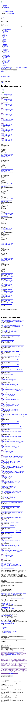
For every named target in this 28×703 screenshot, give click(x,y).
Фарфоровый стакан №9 (6, 135)
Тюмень (2, 655)
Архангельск (6, 55)
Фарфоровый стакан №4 (6, 110)
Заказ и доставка (7, 8)
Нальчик (12, 665)
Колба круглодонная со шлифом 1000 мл (10, 462)
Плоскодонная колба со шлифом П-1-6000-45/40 (12, 346)
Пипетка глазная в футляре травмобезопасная (11, 502)
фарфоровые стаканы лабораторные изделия (11, 565)
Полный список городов (6, 649)
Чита (21, 671)
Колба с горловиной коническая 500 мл (10, 542)
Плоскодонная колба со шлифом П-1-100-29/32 (11, 457)
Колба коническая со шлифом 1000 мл (9, 405)
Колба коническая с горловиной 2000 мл (10, 366)
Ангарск (2, 659)
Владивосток (4, 650)
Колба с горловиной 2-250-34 (7, 395)
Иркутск (25, 650)
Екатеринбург (20, 650)
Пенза (25, 666)
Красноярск (12, 652)
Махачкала (14, 664)
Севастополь (8, 669)
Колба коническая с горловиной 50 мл (9, 400)
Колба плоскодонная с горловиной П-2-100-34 (11, 390)
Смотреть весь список (6, 560)
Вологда (5, 57)
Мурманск (5, 62)
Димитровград (8, 661)
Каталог (5, 6)
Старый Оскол (6, 51)
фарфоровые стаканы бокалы (7, 568)
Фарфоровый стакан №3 (6, 105)
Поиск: (2, 24)
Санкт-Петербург (10, 13)
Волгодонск (24, 660)
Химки (12, 671)
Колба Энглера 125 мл (6, 477)
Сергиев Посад (14, 669)
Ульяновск (3, 671)
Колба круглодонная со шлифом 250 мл (10, 336)
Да (1, 17)
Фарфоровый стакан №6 (6, 120)
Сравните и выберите (6, 621)
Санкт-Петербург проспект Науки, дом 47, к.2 (7, 604)
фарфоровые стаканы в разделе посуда (9, 564)
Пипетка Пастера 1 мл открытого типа (9, 522)
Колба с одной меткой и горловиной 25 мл (10, 356)
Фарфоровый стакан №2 (6, 100)
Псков (4, 65)
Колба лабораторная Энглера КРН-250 (9, 410)
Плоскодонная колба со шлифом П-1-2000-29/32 (12, 371)
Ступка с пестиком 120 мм (7, 341)
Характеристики (4, 141)
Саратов (18, 654)
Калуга (5, 44)
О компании (6, 7)
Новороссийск (11, 666)
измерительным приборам (18, 598)
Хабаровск (8, 671)
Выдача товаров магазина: (7, 615)
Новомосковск (4, 666)
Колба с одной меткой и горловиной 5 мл (10, 331)
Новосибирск (8, 653)
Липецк (5, 35)
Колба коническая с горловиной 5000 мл (10, 507)
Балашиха (11, 659)
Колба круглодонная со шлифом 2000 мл (10, 423)
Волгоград (9, 650)
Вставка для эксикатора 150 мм (8, 380)
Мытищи (20, 664)
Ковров (5, 54)
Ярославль (5, 31)
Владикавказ (13, 660)
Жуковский (14, 661)
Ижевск (19, 661)
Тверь (4, 39)
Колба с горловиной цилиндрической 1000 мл (11, 326)
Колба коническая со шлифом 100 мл (9, 546)
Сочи (6, 670)
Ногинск (17, 666)
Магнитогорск (8, 664)
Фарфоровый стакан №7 (6, 125)
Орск (23, 666)
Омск (13, 653)
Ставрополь (11, 670)
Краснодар (6, 652)
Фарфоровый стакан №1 (6, 95)
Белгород (5, 45)
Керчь (10, 663)
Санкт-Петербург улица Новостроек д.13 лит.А (7, 607)
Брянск (5, 40)
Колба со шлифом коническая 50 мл (9, 385)
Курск (4, 37)
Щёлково (24, 671)
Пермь (20, 653)
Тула (4, 36)
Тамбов (5, 50)
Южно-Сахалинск (5, 673)
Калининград (24, 661)
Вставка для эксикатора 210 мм (8, 487)
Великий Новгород (7, 63)
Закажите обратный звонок (6, 676)
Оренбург (17, 653)
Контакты (5, 10)
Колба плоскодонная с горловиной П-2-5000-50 (12, 351)
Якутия (11, 673)
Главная (5, 5)
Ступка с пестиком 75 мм (6, 537)
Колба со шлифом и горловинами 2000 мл (10, 492)
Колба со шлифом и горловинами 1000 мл (10, 437)
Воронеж (5, 32)
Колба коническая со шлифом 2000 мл (9, 447)
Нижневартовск (18, 665)
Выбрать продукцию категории (10, 628)
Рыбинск (5, 52)
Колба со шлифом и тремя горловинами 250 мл (11, 442)
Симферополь (21, 669)
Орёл (4, 47)
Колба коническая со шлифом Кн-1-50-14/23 (11, 517)
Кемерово (6, 663)
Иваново (5, 41)
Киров (13, 663)
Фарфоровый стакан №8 (6, 130)
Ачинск (7, 659)
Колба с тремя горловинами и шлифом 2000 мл (11, 428)
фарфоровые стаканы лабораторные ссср (10, 566)
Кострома (5, 49)
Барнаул (15, 659)
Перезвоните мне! (4, 646)
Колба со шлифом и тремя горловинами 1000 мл (12, 467)
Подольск (9, 668)
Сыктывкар (6, 61)
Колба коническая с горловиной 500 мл (10, 361)
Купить (2, 98)
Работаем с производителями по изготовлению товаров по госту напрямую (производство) (13, 594)
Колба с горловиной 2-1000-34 (8, 527)
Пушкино (17, 668)
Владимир (5, 42)
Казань (2, 652)
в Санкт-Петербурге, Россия (7, 623)
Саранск (2, 669)
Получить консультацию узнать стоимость (6, 590)
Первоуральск (4, 668)
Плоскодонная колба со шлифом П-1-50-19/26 (11, 512)
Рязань (4, 34)
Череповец (5, 58)
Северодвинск (6, 56)
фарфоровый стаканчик (6, 563)
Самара (6, 654)
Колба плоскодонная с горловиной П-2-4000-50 (12, 472)
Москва (5, 30)
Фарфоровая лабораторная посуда (8, 78)
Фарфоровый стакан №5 (6, 115)
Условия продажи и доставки (10, 631)
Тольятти (23, 670)
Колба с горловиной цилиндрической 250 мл (11, 551)
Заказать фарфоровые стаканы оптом (9, 309)
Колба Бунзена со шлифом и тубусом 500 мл (11, 532)
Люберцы (3, 664)
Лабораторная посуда (8, 11)
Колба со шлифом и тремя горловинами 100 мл (11, 321)
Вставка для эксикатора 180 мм (8, 497)
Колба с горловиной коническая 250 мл (10, 482)
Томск (22, 654)
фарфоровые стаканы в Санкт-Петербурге (10, 561)
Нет (3, 17)
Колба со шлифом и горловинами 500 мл (10, 432)
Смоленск (5, 46)
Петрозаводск (6, 60)
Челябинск (6, 655)
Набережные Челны (5, 665)
